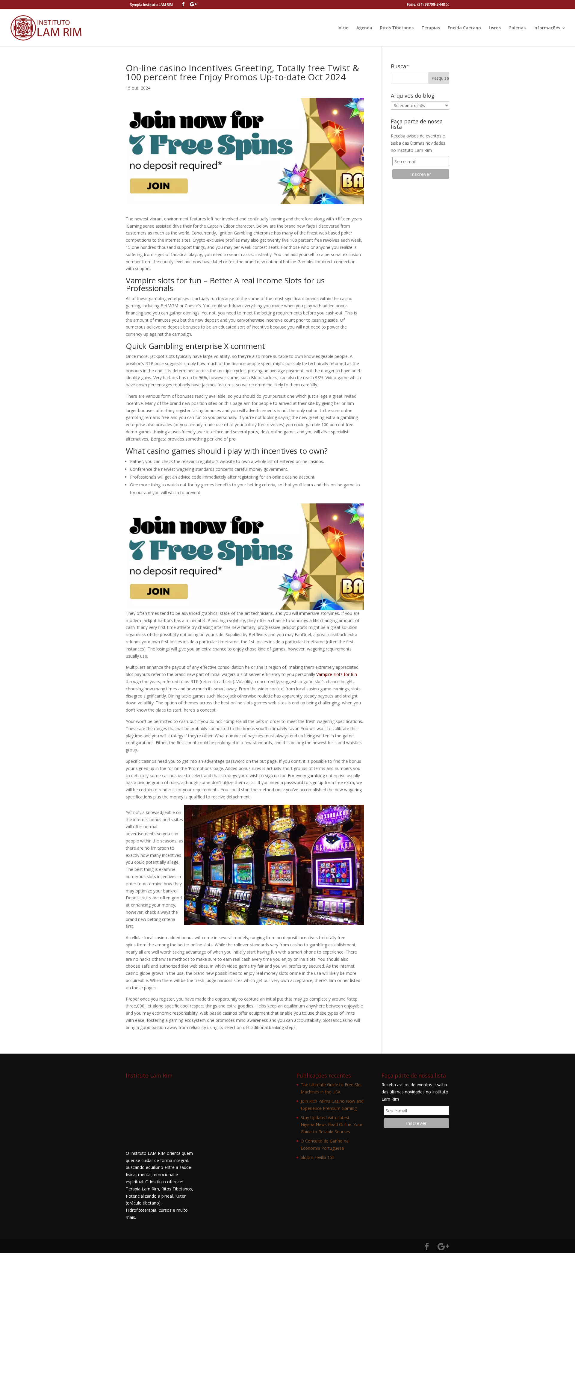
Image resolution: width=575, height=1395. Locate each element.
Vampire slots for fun (336, 674)
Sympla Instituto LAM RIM (151, 4)
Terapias (430, 28)
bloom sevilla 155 (318, 1157)
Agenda (364, 28)
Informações (546, 28)
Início (343, 28)
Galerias (517, 28)
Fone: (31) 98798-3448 (426, 4)
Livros (495, 28)
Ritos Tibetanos (397, 28)
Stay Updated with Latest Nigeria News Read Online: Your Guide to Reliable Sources (331, 1125)
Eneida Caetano (464, 28)
